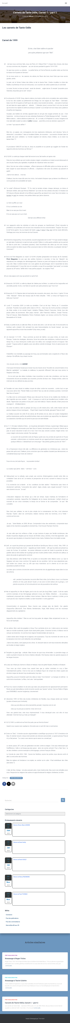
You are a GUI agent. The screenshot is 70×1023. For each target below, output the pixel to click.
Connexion (9, 914)
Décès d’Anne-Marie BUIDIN (21, 825)
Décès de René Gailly (19, 842)
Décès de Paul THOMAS (20, 894)
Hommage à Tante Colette (16, 980)
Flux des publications (12, 918)
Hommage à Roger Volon (15, 958)
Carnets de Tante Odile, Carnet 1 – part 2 (21, 1003)
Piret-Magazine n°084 (16, 777)
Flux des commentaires (13, 921)
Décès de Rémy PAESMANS (21, 877)
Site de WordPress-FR (12, 925)
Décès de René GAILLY (19, 859)
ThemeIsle (41, 1018)
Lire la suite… (8, 965)
